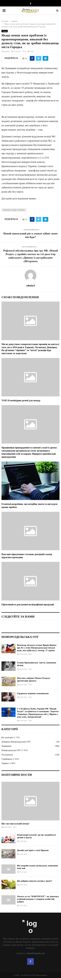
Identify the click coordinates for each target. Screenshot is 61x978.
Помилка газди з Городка (14, 210)
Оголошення (7, 754)
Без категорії (7, 737)
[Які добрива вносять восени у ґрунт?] (8, 884)
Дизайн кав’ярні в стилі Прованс (33, 850)
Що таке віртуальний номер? (15, 824)
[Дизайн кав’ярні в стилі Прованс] (8, 853)
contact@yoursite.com (35, 953)
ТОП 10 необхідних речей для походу (20, 400)
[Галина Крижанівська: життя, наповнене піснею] (8, 666)
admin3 (7, 51)
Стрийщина (6, 758)
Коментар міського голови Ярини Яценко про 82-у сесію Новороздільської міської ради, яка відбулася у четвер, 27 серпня (36, 648)
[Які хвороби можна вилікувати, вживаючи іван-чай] (8, 869)
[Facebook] (30, 961)
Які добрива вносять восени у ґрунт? (34, 881)
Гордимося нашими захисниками (33, 693)
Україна (4, 31)
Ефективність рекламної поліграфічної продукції (27, 604)
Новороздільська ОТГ (11, 750)
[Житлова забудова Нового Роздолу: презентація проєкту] (8, 681)
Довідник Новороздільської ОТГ (16, 741)
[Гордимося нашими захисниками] (8, 696)
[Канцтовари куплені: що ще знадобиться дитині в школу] (8, 838)
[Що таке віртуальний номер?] (30, 801)
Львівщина (6, 746)
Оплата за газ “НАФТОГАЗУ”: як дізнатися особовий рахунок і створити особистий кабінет (38, 899)
